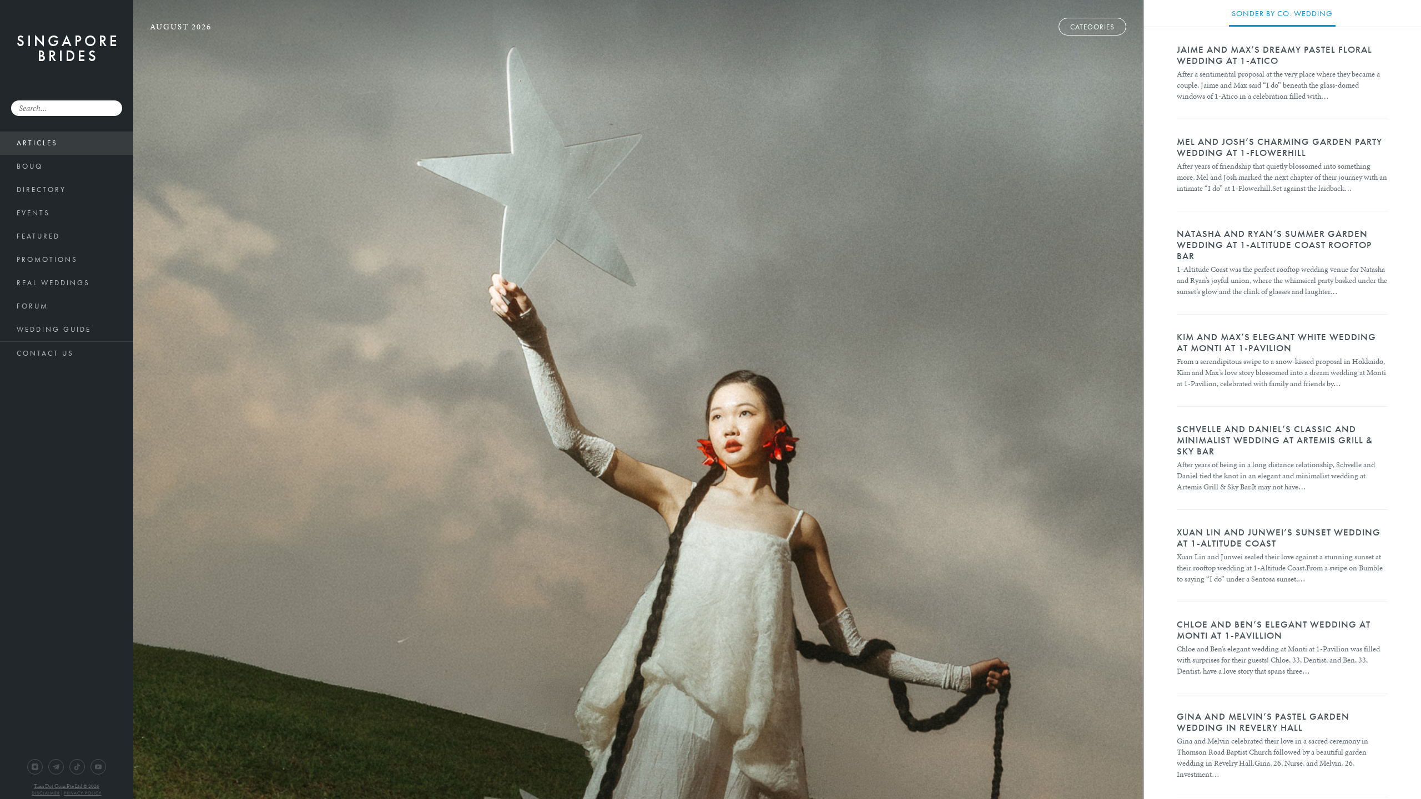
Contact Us (45, 353)
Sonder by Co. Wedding (1282, 13)
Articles (37, 143)
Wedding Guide (54, 329)
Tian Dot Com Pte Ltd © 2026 (66, 786)
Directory (41, 189)
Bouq (30, 166)
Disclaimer (46, 793)
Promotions (47, 259)
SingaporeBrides (68, 48)
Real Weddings (53, 282)
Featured (38, 236)
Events (33, 213)
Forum (32, 306)
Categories (1092, 27)
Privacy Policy (83, 793)
